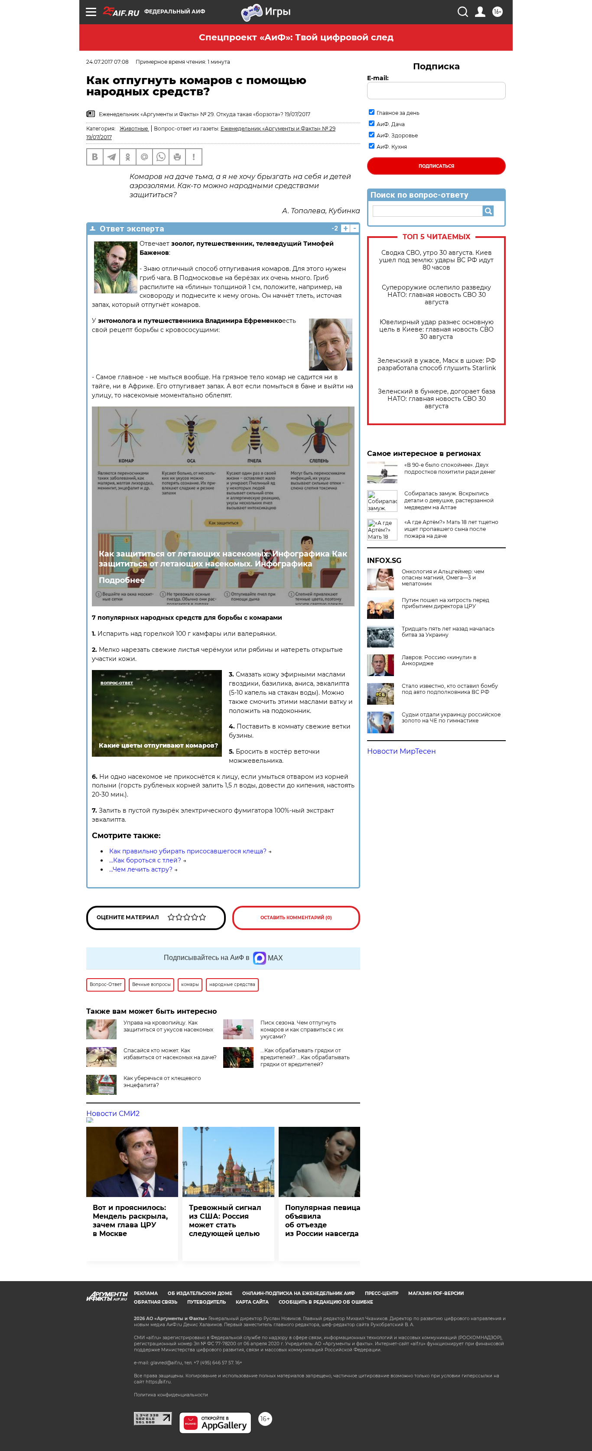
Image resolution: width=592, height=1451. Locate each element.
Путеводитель (206, 1302)
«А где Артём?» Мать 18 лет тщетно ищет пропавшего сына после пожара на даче (451, 529)
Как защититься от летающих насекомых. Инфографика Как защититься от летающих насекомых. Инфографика (223, 558)
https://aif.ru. (159, 1382)
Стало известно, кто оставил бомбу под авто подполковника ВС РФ (450, 689)
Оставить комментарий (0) (296, 918)
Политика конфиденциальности (171, 1395)
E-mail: (378, 78)
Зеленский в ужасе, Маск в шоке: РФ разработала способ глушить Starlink (436, 364)
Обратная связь (155, 1302)
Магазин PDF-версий (436, 1293)
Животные (134, 128)
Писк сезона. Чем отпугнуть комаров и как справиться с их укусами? (301, 1029)
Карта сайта (252, 1302)
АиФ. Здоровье (397, 135)
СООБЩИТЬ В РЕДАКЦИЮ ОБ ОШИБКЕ (326, 1302)
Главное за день (398, 113)
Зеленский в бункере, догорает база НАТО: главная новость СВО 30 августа (436, 399)
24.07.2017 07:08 (107, 62)
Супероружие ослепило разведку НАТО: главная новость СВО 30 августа (436, 295)
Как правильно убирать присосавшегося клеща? (188, 851)
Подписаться (436, 166)
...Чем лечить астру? (140, 869)
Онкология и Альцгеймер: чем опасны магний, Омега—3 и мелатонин (443, 578)
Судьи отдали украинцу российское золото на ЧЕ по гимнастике (451, 718)
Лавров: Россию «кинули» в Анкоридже (439, 660)
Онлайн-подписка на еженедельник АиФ (298, 1293)
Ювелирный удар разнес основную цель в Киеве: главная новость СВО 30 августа (436, 330)
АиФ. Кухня (392, 146)
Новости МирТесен (401, 751)
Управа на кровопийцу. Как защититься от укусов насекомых (168, 1026)
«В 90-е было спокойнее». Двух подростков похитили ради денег (450, 468)
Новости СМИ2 (113, 1113)
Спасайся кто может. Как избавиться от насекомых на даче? (170, 1054)
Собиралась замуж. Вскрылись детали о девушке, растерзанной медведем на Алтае (449, 500)
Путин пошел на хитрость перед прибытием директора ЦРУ (445, 603)
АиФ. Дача (391, 124)
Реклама (146, 1293)
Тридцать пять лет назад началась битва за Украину (448, 632)
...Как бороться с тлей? (145, 860)
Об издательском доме (200, 1293)
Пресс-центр (381, 1293)
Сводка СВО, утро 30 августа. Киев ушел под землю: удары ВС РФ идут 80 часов (436, 260)
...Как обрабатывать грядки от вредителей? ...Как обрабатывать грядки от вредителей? (305, 1057)
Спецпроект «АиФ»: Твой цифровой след (296, 37)
